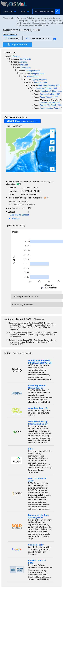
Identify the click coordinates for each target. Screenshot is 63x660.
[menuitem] (9, 11)
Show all (15, 218)
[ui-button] (57, 11)
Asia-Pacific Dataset (19, 215)
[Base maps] (52, 148)
